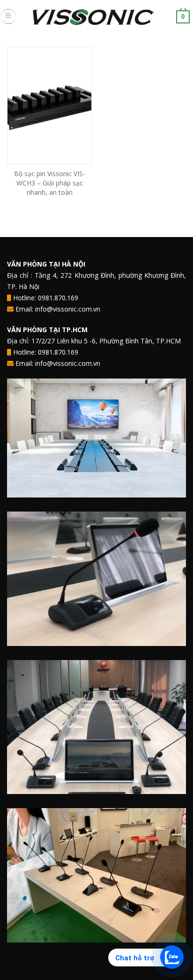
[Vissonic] (96, 16)
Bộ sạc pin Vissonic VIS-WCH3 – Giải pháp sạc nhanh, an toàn (49, 183)
